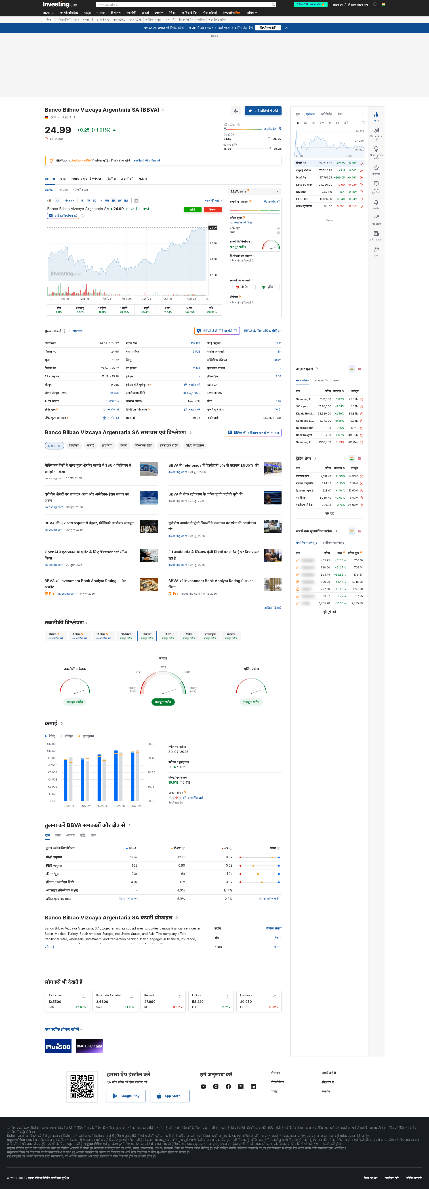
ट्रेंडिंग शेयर (303, 458)
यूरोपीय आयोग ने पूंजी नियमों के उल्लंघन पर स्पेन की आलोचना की (212, 526)
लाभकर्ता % (321, 380)
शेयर (48, 19)
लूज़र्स (336, 380)
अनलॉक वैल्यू (270, 129)
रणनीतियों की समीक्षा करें (147, 160)
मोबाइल (275, 1073)
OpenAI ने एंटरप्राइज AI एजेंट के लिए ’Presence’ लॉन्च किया (86, 555)
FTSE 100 (302, 199)
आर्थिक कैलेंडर (189, 13)
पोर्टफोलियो (277, 1082)
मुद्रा (298, 114)
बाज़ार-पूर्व (88, 19)
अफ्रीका (201, 19)
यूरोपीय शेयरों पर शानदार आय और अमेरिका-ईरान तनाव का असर (87, 497)
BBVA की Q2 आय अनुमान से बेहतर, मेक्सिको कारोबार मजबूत (89, 523)
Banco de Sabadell (108, 995)
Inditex (196, 995)
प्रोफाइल (63, 189)
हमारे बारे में (329, 1073)
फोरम (143, 179)
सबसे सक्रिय (302, 380)
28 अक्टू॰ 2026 (191, 393)
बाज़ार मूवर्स (304, 369)
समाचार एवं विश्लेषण (86, 179)
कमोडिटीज (326, 114)
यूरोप (159, 19)
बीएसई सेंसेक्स (303, 170)
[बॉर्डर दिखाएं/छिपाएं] (136, 200)
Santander (55, 995)
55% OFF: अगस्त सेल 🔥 (311, 4)
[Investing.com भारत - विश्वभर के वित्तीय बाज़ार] (60, 4)
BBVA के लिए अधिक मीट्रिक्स (263, 331)
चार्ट (63, 179)
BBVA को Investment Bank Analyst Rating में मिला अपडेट (86, 584)
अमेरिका (149, 19)
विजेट (274, 1091)
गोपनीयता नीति (392, 1178)
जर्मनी (278, 947)
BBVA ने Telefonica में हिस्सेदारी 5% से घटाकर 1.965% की (213, 465)
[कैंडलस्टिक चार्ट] (49, 200)
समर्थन (326, 1091)
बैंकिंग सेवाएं (274, 928)
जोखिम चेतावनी (414, 1178)
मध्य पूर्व (170, 19)
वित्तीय (111, 179)
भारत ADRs (135, 19)
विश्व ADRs (119, 19)
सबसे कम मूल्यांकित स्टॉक (314, 531)
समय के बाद (103, 19)
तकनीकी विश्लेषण (64, 622)
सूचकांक (310, 114)
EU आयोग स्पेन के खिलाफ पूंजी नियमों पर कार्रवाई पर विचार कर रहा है (213, 555)
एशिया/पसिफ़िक (185, 19)
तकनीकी (127, 179)
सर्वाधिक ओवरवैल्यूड (333, 542)
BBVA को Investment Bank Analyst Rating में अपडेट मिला (211, 584)
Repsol (149, 995)
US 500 (301, 192)
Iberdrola (246, 995)
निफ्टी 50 (301, 163)
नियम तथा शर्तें (370, 1178)
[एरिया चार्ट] (57, 200)
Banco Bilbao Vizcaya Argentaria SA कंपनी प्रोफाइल (108, 917)
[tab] (56, 636)
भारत (76, 19)
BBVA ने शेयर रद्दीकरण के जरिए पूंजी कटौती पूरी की (205, 494)
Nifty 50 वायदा (304, 184)
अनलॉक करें (130, 898)
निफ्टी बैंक (301, 177)
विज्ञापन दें (328, 1082)
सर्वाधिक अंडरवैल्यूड (306, 542)
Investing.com (177, 472)
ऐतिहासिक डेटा (80, 189)
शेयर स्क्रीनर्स (210, 13)
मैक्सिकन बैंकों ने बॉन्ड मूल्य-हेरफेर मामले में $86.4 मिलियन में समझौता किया (88, 468)
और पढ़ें (49, 947)
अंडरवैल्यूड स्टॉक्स (217, 19)
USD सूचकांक (304, 206)
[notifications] (375, 4)
